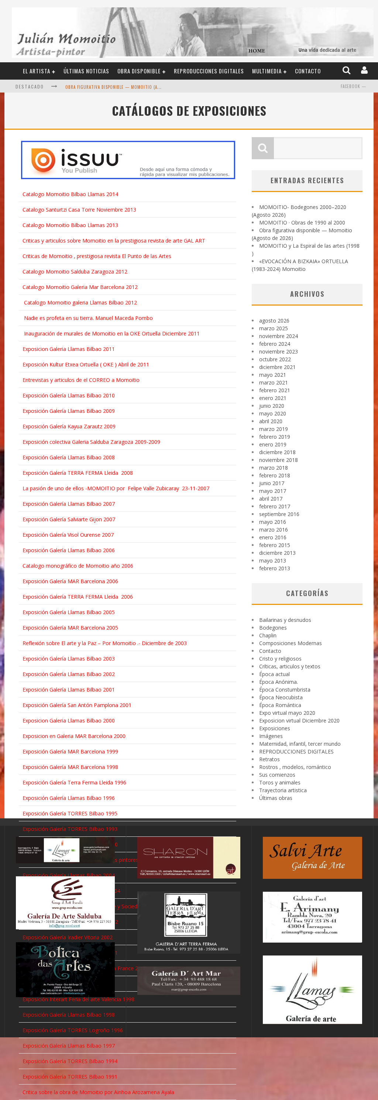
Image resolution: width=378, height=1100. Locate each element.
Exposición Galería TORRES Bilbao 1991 (70, 1076)
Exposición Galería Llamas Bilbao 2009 (69, 410)
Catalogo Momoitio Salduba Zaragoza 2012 (75, 271)
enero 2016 (272, 537)
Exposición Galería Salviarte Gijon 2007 (69, 519)
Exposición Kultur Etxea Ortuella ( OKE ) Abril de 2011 (86, 364)
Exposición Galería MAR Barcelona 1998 (70, 766)
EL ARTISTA (36, 71)
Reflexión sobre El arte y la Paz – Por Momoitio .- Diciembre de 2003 (105, 643)
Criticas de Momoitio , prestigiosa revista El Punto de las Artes (97, 256)
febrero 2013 (274, 568)
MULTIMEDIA (267, 71)
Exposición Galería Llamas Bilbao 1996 (69, 797)
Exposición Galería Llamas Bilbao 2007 (69, 503)
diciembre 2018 (277, 452)
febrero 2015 (274, 545)
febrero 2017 (274, 506)
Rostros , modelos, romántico (295, 766)
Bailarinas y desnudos (285, 619)
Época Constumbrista (284, 689)
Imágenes (271, 735)
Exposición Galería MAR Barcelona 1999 (70, 751)
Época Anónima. (278, 681)
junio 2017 (271, 483)
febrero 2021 (274, 390)
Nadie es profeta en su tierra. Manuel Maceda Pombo (88, 317)
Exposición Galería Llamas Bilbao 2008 (69, 457)
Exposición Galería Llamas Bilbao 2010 (69, 395)
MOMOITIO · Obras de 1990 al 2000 (302, 222)
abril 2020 (270, 421)
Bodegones (273, 627)
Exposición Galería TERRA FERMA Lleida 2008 (78, 472)
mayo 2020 (272, 413)
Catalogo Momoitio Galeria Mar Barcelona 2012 (80, 286)
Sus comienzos (277, 774)
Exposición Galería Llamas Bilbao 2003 (69, 658)
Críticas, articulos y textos (289, 666)
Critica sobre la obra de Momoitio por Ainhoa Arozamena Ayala (98, 1092)
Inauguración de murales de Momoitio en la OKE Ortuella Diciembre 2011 (112, 333)
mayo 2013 (272, 560)
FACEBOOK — (353, 86)
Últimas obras (275, 797)
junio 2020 (271, 405)
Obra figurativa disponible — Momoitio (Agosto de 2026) (127, 87)
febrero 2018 (274, 475)
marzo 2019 (273, 428)
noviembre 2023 (278, 351)
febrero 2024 (274, 343)
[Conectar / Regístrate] (365, 70)
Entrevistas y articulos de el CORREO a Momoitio (81, 379)
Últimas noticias (86, 71)
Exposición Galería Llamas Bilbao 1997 (69, 1045)
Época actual (274, 674)
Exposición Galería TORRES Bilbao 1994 (70, 1061)
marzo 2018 (273, 467)
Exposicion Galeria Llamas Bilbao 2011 (69, 348)
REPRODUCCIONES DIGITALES (209, 71)
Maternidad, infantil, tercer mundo (300, 743)
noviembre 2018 (278, 459)
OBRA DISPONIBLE (139, 71)
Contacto (308, 71)
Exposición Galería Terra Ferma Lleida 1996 (74, 782)
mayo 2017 (272, 490)
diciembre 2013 (277, 552)
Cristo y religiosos (280, 658)
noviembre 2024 (278, 336)
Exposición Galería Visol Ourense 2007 (68, 534)
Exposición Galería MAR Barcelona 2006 (70, 581)
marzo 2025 (273, 328)
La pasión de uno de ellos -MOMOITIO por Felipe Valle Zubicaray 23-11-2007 (116, 488)
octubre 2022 (275, 359)
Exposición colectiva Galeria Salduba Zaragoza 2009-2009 (91, 441)
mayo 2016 (272, 521)
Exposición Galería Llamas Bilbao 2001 (69, 689)
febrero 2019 (274, 436)
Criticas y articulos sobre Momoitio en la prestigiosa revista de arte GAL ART (114, 240)
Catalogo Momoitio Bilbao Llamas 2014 (70, 194)
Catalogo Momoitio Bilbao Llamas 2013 (70, 225)
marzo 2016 (273, 529)
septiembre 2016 (279, 514)
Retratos (269, 759)
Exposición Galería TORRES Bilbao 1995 (70, 813)
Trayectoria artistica (283, 790)
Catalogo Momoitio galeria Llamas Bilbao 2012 (80, 302)
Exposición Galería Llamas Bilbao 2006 (69, 550)
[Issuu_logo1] (128, 160)
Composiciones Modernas (290, 643)
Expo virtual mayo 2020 (287, 712)
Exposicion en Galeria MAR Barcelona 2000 (74, 735)
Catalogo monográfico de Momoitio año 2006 (78, 565)
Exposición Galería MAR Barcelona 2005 (70, 627)
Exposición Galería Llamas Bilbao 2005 (69, 612)
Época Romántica (280, 705)
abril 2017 (270, 498)
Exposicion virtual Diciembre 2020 (299, 720)
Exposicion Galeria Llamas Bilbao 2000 (69, 720)
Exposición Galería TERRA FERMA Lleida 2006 (78, 596)
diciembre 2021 (277, 366)
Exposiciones (274, 728)
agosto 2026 (274, 320)
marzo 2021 (273, 382)
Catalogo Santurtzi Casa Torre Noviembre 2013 (79, 209)
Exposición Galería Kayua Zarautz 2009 (69, 426)
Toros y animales (279, 782)
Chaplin (267, 635)
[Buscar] (347, 70)
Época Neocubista (281, 697)
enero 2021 (272, 397)
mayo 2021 (272, 374)
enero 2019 (272, 444)
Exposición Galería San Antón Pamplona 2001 (77, 705)
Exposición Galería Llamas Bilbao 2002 (69, 674)
